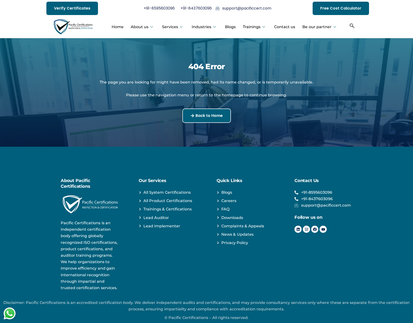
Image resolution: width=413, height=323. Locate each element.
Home (118, 27)
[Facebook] (314, 229)
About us (139, 27)
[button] (352, 27)
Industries (201, 27)
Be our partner (316, 27)
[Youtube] (323, 229)
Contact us (284, 27)
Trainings (252, 27)
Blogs (230, 27)
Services (170, 27)
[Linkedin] (298, 229)
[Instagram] (306, 229)
